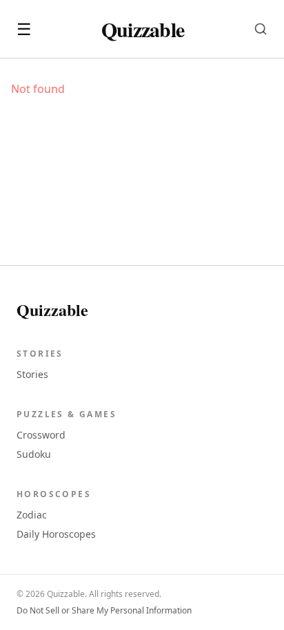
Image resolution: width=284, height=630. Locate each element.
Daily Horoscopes (56, 533)
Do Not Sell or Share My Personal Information (104, 610)
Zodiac (32, 514)
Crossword (41, 434)
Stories (32, 374)
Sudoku (34, 454)
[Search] (260, 29)
